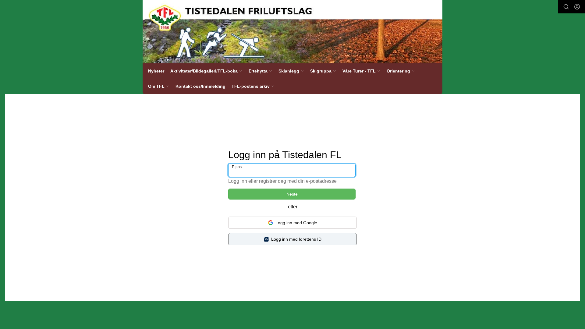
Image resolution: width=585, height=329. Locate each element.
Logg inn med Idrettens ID (296, 239)
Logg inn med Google (296, 222)
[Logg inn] (577, 6)
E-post (237, 167)
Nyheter (156, 71)
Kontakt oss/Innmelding (200, 86)
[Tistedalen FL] (292, 31)
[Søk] (566, 6)
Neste (292, 194)
